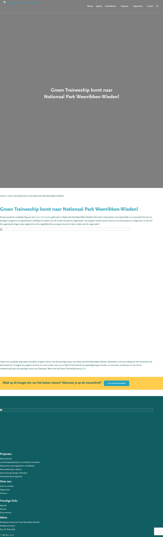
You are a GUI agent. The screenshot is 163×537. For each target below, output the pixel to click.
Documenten (5, 512)
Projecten (124, 6)
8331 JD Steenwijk (7, 529)
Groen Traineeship (43, 217)
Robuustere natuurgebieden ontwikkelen (17, 466)
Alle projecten (6, 459)
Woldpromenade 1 (8, 526)
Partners (3, 493)
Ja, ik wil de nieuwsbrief (116, 383)
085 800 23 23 (8, 535)
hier (84, 368)
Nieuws (3, 509)
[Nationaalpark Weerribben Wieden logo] (21, 6)
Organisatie (5, 490)
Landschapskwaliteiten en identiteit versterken (20, 462)
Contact (150, 6)
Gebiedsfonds (110, 6)
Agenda (3, 505)
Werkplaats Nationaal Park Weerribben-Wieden (20, 522)
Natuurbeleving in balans (11, 469)
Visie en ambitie (7, 486)
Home (2, 196)
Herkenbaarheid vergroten (11, 476)
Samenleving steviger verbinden (13, 473)
